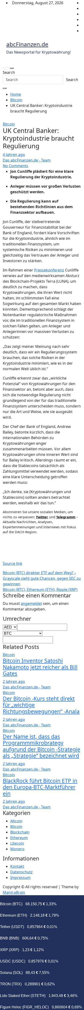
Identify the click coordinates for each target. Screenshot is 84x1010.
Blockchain (19, 832)
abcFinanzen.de (27, 44)
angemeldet (31, 603)
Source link (12, 563)
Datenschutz (21, 871)
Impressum (20, 877)
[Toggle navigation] (6, 68)
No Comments (15, 165)
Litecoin (17, 843)
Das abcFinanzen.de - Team (27, 160)
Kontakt (17, 866)
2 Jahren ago (14, 681)
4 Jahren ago (14, 154)
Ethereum (19, 837)
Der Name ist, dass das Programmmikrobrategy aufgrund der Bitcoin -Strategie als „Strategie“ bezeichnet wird (41, 746)
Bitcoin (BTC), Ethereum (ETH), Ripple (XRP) (40, 589)
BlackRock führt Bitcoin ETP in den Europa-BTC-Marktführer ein (40, 787)
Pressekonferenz (49, 270)
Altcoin (16, 821)
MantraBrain (14, 892)
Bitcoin (9, 124)
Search (9, 72)
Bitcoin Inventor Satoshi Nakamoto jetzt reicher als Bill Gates (40, 667)
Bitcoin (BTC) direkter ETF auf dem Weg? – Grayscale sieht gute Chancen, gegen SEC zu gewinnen (42, 578)
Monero (17, 848)
